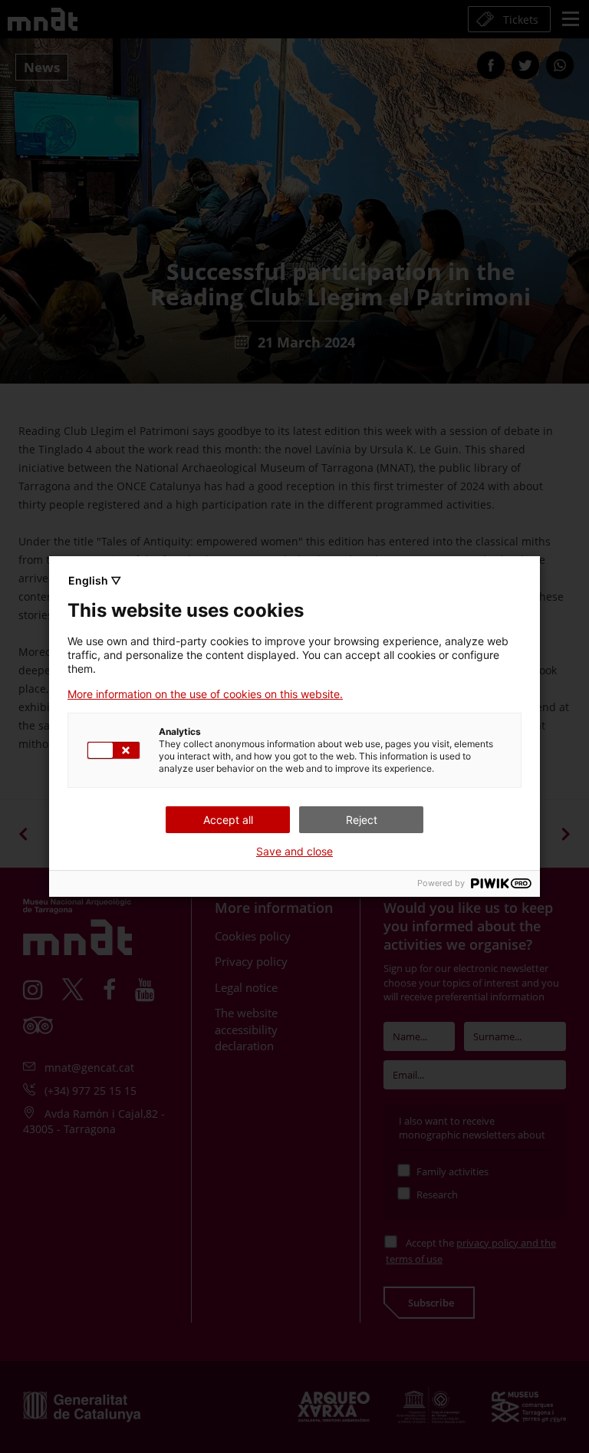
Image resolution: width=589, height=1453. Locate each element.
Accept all (228, 819)
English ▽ (94, 580)
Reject (361, 819)
